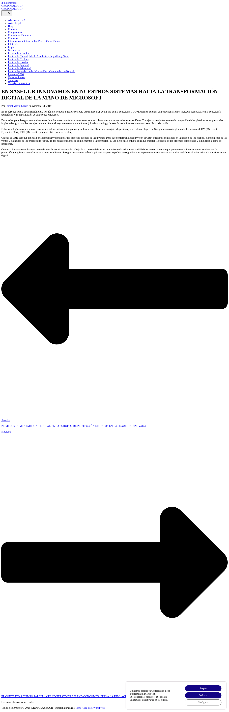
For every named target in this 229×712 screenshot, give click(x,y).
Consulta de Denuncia (20, 35)
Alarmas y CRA (16, 20)
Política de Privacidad (19, 68)
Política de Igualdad (18, 65)
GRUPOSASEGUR (12, 5)
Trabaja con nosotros (19, 83)
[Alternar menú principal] (6, 13)
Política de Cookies (18, 59)
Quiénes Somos (16, 77)
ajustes (164, 700)
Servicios (13, 80)
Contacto (13, 38)
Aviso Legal (14, 23)
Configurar (203, 702)
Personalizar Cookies (19, 53)
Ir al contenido (9, 2)
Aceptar (203, 688)
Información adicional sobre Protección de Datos (34, 41)
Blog (10, 26)
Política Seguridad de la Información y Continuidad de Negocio (41, 71)
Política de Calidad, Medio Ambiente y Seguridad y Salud (38, 56)
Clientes (12, 29)
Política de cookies (18, 62)
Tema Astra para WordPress (90, 707)
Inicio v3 (12, 44)
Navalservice (15, 50)
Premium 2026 (16, 74)
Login (11, 47)
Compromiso (15, 32)
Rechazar (203, 695)
